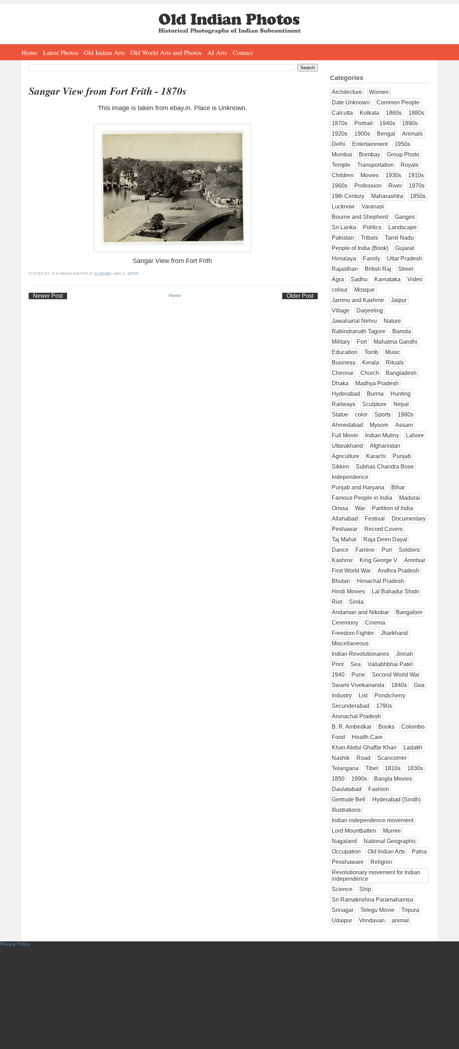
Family (371, 258)
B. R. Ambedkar (352, 727)
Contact (243, 52)
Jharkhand (394, 633)
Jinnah (404, 654)
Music (392, 352)
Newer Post (48, 296)
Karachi (376, 456)
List (363, 695)
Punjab (402, 456)
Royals (409, 165)
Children (343, 175)
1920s (339, 134)
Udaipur (342, 920)
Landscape (402, 227)
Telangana (345, 768)
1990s (359, 779)
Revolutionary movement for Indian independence (376, 875)
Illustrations (346, 810)
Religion (381, 862)
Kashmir (342, 560)
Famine (365, 550)
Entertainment (370, 144)
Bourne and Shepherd (360, 217)
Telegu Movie (377, 910)
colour (339, 290)
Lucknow (343, 206)
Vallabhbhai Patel (390, 664)
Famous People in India (362, 498)
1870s (132, 274)
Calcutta (342, 113)
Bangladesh (401, 373)
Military (341, 342)
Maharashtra (387, 196)
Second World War (396, 675)
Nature (392, 321)
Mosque (364, 290)
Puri (387, 550)
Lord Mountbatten (354, 831)
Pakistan (343, 238)
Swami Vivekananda (358, 685)
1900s (362, 134)
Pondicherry (389, 695)
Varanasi (372, 206)
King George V (378, 560)
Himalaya (344, 258)
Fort (362, 342)
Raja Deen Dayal (385, 539)
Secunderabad (350, 706)
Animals (412, 134)
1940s (387, 123)
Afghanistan (385, 446)
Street (405, 269)
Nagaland (344, 841)
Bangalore (409, 612)
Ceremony (345, 623)
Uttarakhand (347, 446)
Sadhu (359, 279)
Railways (343, 404)
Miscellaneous (350, 643)
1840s (399, 685)
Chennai (343, 373)
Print (338, 664)
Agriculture (345, 456)
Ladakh (412, 747)
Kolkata (369, 113)
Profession (368, 186)
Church (369, 373)
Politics (372, 227)
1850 (338, 779)
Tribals (369, 238)
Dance (340, 550)
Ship (365, 889)
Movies (369, 175)
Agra (338, 279)
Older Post (300, 296)
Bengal (386, 134)
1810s (393, 768)
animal (400, 920)
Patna (419, 851)
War (360, 508)
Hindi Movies (348, 591)
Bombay (369, 154)
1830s (415, 768)
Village (341, 310)
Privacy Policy (15, 944)
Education (345, 352)
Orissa (340, 508)
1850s (418, 196)
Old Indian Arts (104, 52)
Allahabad (345, 519)
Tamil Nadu (399, 238)
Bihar (398, 487)
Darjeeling (369, 310)
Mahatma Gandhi (395, 342)
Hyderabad (346, 394)
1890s (410, 123)
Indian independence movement (372, 820)
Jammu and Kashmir (358, 300)
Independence (350, 477)
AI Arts (217, 52)
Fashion (378, 789)
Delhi (338, 144)
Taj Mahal (344, 539)
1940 (338, 675)
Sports (382, 414)
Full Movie (345, 435)
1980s (405, 414)
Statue (340, 414)
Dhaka (340, 383)
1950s (402, 144)
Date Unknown (351, 102)
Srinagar (343, 910)
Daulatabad (346, 789)
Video (414, 279)
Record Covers (383, 529)
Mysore (379, 425)
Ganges (405, 217)
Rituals (395, 362)
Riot (337, 602)
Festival (375, 519)
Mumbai (342, 154)
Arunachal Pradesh (356, 716)
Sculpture (374, 404)
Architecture (347, 92)
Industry (342, 695)
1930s (393, 175)
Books (386, 727)
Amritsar (414, 560)
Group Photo (403, 154)
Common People (398, 102)
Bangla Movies (393, 779)
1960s (339, 186)
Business (343, 362)
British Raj (378, 269)
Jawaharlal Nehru (354, 321)
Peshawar (345, 529)
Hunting (401, 394)
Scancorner (392, 758)
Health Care (367, 737)
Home (29, 52)
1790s (384, 706)
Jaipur (399, 300)
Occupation (346, 851)
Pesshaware (348, 862)
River (395, 186)
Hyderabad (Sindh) (396, 799)
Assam (404, 425)
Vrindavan (372, 920)
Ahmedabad (347, 425)
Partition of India (392, 508)
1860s (394, 113)
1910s (416, 175)
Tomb (371, 352)
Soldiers (409, 550)
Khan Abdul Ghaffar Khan (364, 747)
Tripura (410, 910)
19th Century (348, 196)
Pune (358, 675)
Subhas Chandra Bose (385, 467)
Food (338, 737)
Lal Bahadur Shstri (395, 591)
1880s (416, 113)
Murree (392, 831)
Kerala (370, 362)
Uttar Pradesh (404, 258)
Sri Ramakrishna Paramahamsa (372, 900)
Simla (356, 602)
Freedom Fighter (353, 633)
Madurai (409, 498)
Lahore (415, 435)
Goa (419, 685)
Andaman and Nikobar (360, 612)
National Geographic (390, 841)
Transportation (375, 165)
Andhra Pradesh (398, 571)
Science (342, 889)
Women (379, 92)
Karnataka (387, 279)
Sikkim (340, 467)
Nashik (341, 758)
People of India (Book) (360, 248)
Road (363, 758)
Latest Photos (60, 52)
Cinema (375, 623)
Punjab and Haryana (358, 487)
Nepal (401, 404)
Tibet (371, 768)
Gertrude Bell (348, 799)
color (361, 414)
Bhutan (341, 581)
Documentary (409, 519)
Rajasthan (345, 269)
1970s (417, 186)
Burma (375, 394)
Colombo (413, 727)
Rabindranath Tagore (358, 331)
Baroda (401, 331)
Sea (355, 664)
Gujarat (404, 248)
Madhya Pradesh (377, 383)
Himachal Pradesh (380, 581)
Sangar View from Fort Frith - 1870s (107, 91)
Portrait (363, 123)
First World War (351, 571)
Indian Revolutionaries (360, 654)
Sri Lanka (344, 227)
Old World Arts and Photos (166, 52)
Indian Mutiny (382, 435)
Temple (341, 165)
